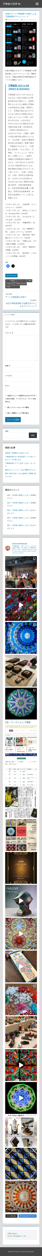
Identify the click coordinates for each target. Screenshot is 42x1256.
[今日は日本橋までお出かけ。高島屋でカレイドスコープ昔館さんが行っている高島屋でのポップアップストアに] (21, 1032)
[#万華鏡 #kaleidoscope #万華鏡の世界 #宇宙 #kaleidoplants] (21, 605)
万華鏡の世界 (10, 284)
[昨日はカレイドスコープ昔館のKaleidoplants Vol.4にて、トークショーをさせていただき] (21, 572)
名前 (7, 366)
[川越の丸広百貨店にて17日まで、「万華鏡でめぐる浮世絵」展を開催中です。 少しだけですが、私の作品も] (21, 671)
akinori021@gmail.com (17, 1236)
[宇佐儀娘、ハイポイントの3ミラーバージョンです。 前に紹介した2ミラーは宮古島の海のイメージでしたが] (21, 638)
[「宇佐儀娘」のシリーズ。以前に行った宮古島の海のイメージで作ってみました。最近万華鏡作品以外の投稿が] (21, 703)
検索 (6, 431)
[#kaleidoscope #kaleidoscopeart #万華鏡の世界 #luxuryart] (21, 1065)
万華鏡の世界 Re (11, 3)
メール (8, 376)
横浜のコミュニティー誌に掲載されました (20, 470)
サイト (7, 386)
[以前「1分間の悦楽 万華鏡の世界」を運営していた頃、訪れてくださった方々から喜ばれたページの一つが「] (21, 736)
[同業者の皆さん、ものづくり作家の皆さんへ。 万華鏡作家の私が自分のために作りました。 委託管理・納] (21, 769)
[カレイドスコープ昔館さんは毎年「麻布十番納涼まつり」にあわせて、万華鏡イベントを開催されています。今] (21, 835)
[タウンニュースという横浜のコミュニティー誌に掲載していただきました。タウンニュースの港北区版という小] (21, 802)
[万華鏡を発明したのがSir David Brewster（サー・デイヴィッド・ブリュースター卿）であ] (21, 868)
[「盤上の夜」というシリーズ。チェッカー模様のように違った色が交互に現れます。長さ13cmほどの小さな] (21, 1164)
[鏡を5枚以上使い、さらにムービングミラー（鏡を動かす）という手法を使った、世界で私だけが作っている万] (21, 901)
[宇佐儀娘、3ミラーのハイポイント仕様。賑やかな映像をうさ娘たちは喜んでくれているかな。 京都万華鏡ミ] (21, 966)
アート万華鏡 (10, 280)
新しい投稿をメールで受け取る (18, 413)
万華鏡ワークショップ (12, 287)
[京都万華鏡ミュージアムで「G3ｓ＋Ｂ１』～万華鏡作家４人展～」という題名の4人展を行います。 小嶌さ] (21, 1131)
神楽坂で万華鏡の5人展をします (17, 453)
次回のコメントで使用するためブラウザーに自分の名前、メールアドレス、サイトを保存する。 (20, 399)
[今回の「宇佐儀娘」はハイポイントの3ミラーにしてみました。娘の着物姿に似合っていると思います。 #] (21, 1196)
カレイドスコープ (20, 280)
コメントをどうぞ (30, 20)
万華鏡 (30, 280)
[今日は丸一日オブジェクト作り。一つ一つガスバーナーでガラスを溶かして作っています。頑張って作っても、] (21, 999)
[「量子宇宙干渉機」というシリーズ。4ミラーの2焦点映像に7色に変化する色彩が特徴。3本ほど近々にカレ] (21, 934)
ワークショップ (11, 275)
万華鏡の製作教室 (20, 284)
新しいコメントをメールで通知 (18, 407)
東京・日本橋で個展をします (17, 495)
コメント (9, 333)
